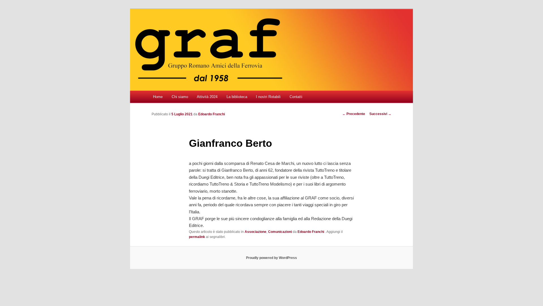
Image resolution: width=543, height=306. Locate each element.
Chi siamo (180, 97)
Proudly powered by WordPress (271, 258)
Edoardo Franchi (211, 114)
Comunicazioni (280, 232)
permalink (197, 237)
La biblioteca (237, 97)
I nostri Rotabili (268, 97)
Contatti (296, 97)
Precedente (353, 114)
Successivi (380, 114)
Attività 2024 (207, 97)
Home (158, 97)
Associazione (255, 232)
